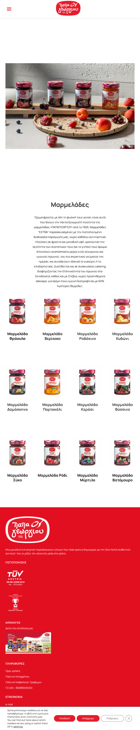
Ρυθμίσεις (112, 718)
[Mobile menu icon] (9, 9)
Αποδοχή (64, 718)
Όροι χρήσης (12, 671)
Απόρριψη (88, 718)
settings (18, 726)
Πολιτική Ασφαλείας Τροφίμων (23, 682)
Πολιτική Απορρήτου (17, 676)
